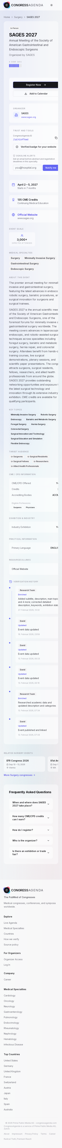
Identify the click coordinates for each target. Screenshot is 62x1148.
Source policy (11, 944)
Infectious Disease (13, 1044)
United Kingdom (12, 1071)
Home (7, 17)
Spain (7, 1104)
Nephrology (10, 1033)
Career (7, 979)
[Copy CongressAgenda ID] (56, 138)
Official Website (27, 214)
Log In (7, 964)
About (6, 1134)
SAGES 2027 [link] (33, 17)
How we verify (11, 939)
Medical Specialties (14, 928)
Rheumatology (11, 1028)
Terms (44, 1134)
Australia (8, 1109)
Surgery (18, 17)
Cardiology (9, 995)
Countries (9, 933)
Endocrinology (11, 1022)
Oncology (9, 1001)
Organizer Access (13, 959)
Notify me (50, 167)
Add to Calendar (39, 93)
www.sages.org (28, 117)
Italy (6, 1098)
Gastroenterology (13, 1011)
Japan (7, 1093)
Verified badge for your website (38, 146)
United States (11, 1060)
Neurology (9, 1006)
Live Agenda (10, 922)
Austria (7, 1087)
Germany (8, 1066)
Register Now (33, 84)
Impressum (17, 1134)
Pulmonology (10, 1017)
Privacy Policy (31, 1134)
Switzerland (10, 1082)
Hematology (10, 1039)
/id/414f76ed (20, 139)
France (7, 1076)
